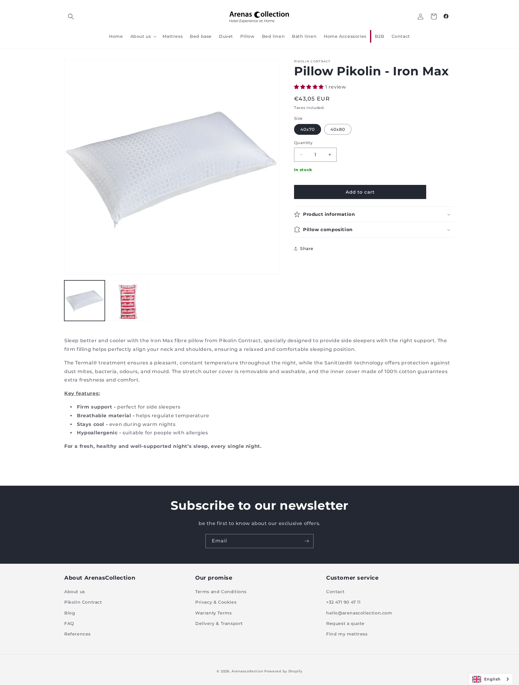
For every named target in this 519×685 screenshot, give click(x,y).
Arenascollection (247, 671)
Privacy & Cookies (215, 602)
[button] (70, 16)
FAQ (69, 623)
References (77, 634)
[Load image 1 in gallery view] (84, 300)
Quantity (303, 142)
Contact (335, 591)
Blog (69, 613)
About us (74, 591)
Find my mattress (347, 634)
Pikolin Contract (83, 602)
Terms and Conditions (221, 591)
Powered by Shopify (283, 671)
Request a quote (345, 623)
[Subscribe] (306, 541)
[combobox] (491, 679)
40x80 (337, 129)
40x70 (307, 129)
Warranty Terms (213, 613)
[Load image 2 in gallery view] (128, 300)
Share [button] (307, 248)
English (492, 679)
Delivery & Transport (219, 623)
